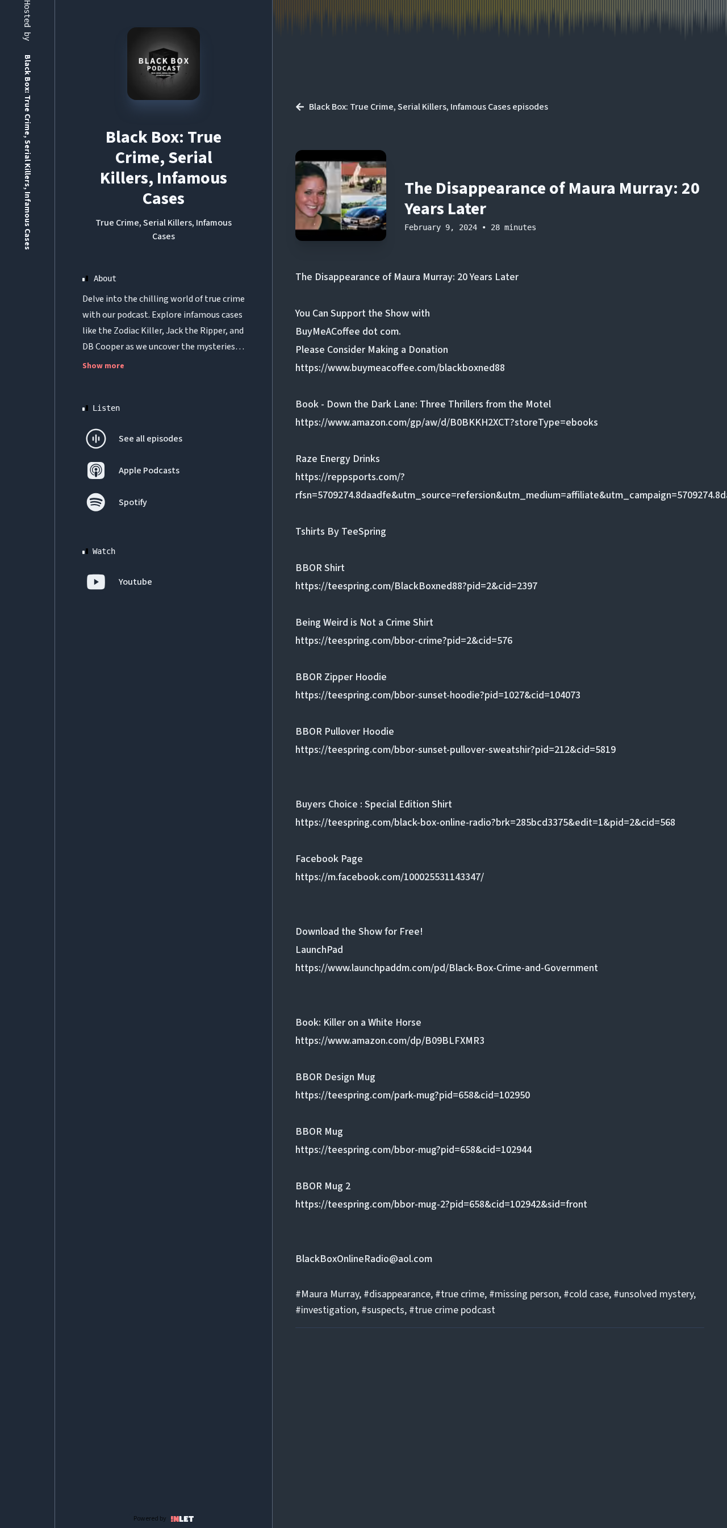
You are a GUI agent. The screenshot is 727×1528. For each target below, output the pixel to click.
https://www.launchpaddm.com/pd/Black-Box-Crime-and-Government (446, 968)
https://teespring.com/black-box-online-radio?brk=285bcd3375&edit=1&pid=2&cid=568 (485, 822)
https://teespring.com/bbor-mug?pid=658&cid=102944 (413, 1150)
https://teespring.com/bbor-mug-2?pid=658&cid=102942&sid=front (441, 1204)
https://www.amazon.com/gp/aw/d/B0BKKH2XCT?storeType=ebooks (446, 422)
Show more (103, 366)
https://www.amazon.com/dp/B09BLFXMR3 (389, 1041)
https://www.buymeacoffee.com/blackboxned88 (400, 368)
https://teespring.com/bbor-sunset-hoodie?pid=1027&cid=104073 (437, 695)
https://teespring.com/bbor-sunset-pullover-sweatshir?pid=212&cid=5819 (455, 750)
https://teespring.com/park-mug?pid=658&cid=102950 (412, 1095)
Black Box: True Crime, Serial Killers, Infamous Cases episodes (428, 107)
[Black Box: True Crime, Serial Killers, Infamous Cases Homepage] (163, 63)
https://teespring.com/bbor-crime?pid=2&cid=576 (403, 641)
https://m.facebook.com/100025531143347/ (389, 877)
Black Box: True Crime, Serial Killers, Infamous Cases (163, 168)
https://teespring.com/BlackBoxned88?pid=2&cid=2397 (416, 586)
